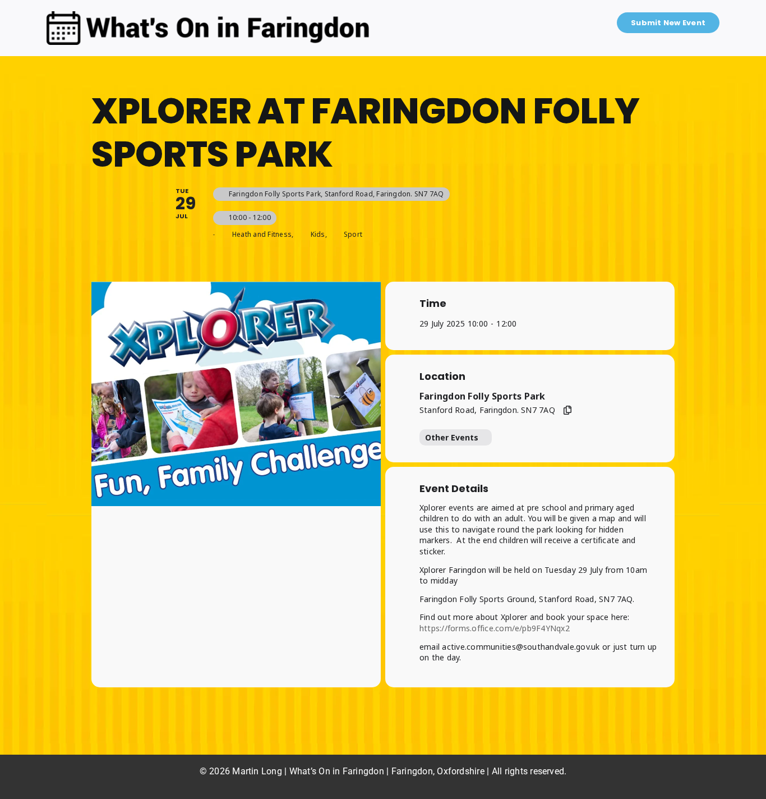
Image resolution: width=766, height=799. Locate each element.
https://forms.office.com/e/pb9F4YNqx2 (494, 628)
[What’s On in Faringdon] (208, 15)
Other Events (451, 437)
